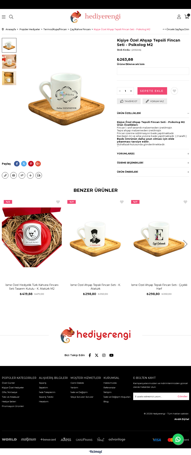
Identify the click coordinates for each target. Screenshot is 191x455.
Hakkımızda (110, 382)
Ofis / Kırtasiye (9, 392)
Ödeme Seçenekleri (130, 162)
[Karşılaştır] (22, 175)
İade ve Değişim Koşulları (117, 396)
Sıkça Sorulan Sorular (82, 396)
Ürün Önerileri (127, 171)
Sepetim (43, 387)
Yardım (74, 387)
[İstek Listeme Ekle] (13, 175)
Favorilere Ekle (58, 202)
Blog (106, 401)
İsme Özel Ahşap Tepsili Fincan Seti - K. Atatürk (95, 286)
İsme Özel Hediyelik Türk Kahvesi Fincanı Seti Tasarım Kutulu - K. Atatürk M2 (31, 286)
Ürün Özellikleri (129, 113)
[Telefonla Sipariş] (5, 175)
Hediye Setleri (9, 401)
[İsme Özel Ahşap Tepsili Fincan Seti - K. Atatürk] (95, 237)
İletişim (108, 392)
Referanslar (110, 387)
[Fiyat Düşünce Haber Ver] (30, 175)
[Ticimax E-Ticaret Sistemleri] (95, 452)
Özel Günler (8, 382)
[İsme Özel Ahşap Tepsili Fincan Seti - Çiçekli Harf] (159, 237)
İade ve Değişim (79, 392)
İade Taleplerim (47, 392)
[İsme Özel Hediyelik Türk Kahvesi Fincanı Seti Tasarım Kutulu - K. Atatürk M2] (32, 237)
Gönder (183, 396)
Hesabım (43, 401)
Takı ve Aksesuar (11, 396)
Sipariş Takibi (46, 396)
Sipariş (42, 382)
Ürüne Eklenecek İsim (131, 64)
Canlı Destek (77, 382)
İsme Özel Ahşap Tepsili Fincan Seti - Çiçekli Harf (159, 286)
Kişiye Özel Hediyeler (13, 387)
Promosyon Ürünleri (13, 406)
